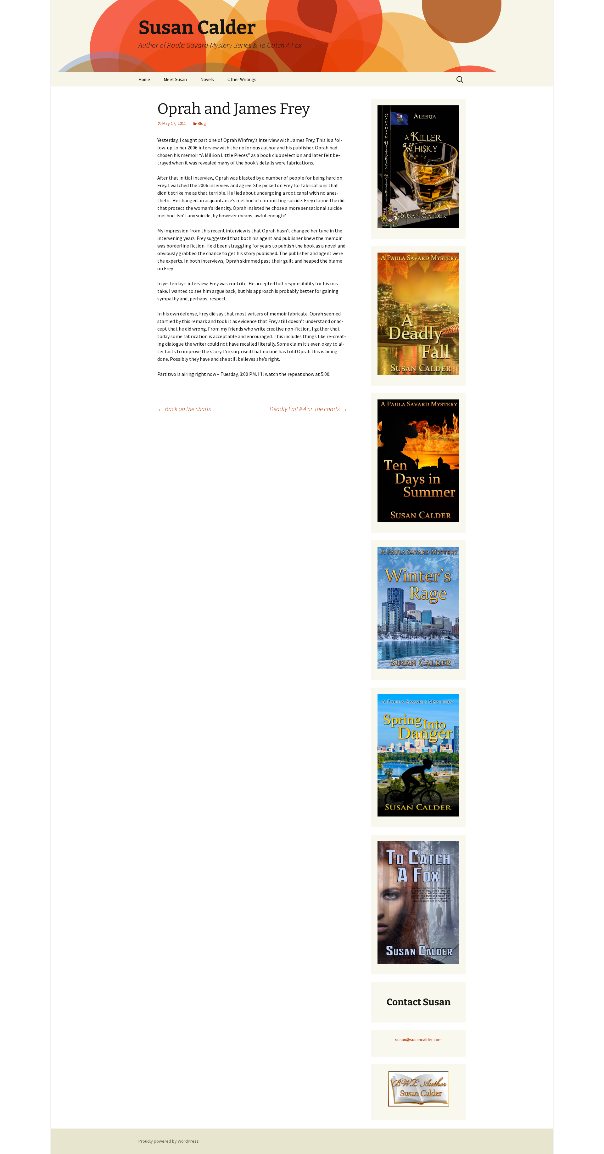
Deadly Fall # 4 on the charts (308, 409)
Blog (202, 123)
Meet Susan (175, 79)
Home (144, 79)
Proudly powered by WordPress (168, 1141)
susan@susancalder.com (418, 1039)
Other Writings (241, 79)
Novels (207, 79)
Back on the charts (184, 409)
